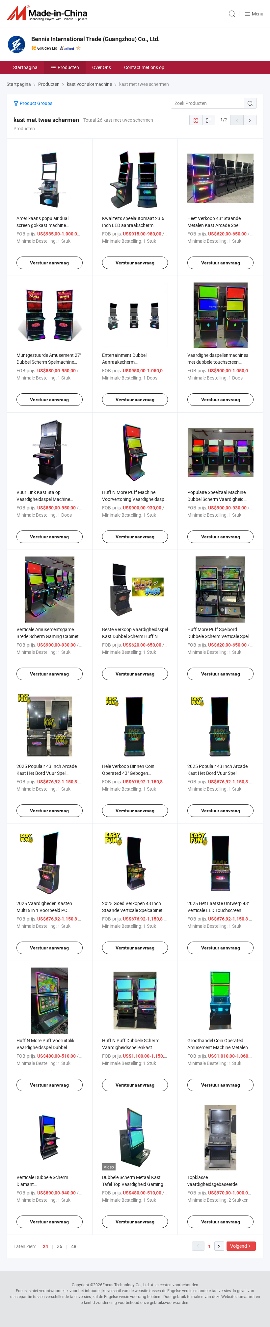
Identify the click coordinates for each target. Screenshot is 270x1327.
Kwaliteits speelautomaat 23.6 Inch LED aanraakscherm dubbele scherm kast (133, 225)
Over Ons (101, 67)
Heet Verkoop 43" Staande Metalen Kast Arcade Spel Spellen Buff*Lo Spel (214, 225)
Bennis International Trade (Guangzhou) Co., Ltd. (95, 39)
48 (73, 1246)
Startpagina (25, 67)
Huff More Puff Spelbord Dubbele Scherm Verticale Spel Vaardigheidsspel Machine (218, 636)
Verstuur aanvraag (49, 262)
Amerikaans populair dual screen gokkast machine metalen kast (42, 225)
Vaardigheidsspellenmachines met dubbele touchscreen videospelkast (217, 362)
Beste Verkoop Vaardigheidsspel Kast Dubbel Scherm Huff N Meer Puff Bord (135, 636)
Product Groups (35, 103)
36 (59, 1246)
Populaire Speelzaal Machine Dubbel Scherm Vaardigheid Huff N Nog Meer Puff (216, 499)
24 (45, 1246)
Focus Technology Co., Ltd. (126, 1284)
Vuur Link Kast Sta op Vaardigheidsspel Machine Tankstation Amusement (43, 499)
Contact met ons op (144, 67)
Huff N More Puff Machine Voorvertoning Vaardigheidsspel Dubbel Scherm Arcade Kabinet (135, 499)
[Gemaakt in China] (48, 13)
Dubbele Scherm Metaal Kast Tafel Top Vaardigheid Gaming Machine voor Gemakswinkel (132, 1184)
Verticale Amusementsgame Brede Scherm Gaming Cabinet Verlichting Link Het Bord (47, 636)
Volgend (238, 1246)
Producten (68, 67)
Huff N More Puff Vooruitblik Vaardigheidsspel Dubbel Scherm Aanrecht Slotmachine (47, 1047)
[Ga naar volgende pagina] (250, 120)
